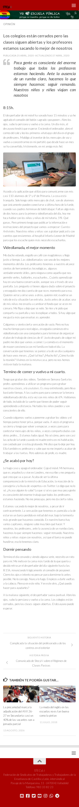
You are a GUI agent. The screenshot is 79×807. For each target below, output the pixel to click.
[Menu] (73, 5)
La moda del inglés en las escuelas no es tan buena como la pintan (54, 711)
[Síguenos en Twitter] (34, 796)
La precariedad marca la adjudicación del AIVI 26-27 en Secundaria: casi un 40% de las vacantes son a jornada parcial (18, 715)
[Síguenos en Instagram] (45, 796)
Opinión (9, 24)
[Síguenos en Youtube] (39, 796)
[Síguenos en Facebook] (28, 796)
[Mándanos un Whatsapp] (51, 796)
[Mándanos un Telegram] (57, 796)
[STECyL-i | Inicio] (9, 5)
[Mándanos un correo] (22, 796)
